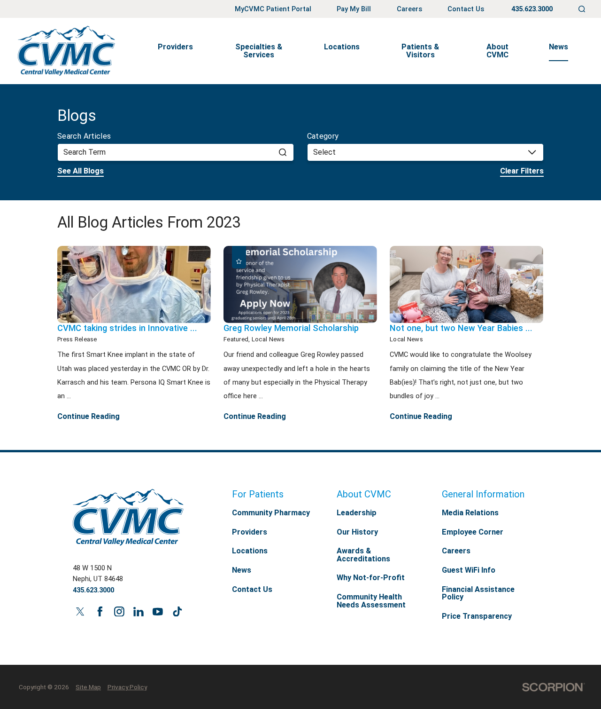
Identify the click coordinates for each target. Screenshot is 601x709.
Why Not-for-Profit (371, 577)
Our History (357, 532)
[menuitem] (176, 51)
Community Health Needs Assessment (371, 600)
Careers (409, 9)
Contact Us (465, 9)
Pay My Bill (354, 9)
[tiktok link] (177, 611)
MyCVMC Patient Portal (273, 9)
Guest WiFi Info (468, 570)
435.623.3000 (532, 9)
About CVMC (497, 50)
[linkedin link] (138, 611)
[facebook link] (100, 611)
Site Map (88, 687)
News (558, 46)
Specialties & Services (258, 50)
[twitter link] (80, 611)
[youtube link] (158, 611)
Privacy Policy (127, 687)
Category (323, 136)
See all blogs (80, 170)
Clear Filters (522, 170)
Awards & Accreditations (363, 554)
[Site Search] (582, 9)
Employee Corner (472, 532)
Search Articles (84, 136)
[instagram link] (119, 611)
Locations (342, 46)
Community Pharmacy (271, 512)
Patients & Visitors (420, 50)
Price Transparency (477, 616)
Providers (175, 46)
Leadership (357, 512)
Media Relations (470, 512)
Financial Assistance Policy (478, 593)
